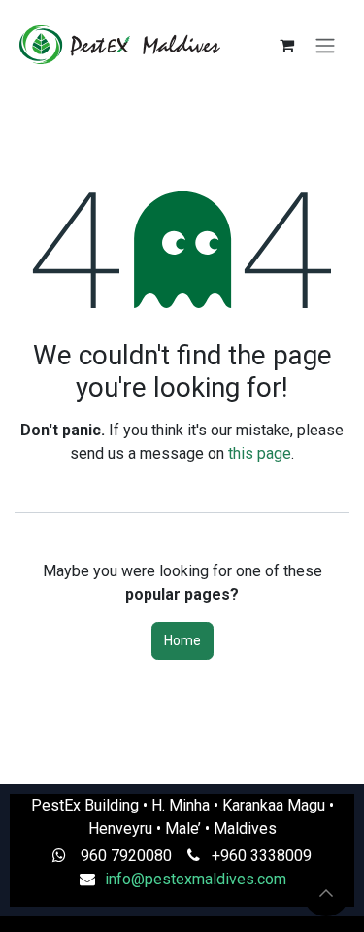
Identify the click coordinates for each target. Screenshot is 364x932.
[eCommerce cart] (286, 44)
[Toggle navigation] (325, 45)
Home (182, 640)
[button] (326, 893)
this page (259, 453)
